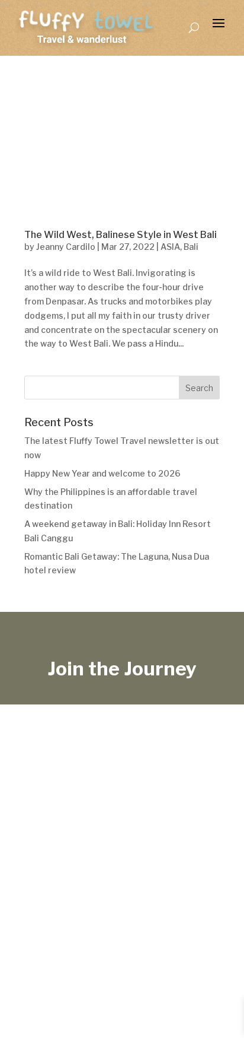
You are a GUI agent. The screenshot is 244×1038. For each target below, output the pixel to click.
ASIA (170, 247)
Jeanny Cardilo (65, 247)
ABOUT (129, 932)
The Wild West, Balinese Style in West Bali (120, 234)
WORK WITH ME (189, 932)
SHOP (94, 932)
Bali (191, 247)
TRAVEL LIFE (45, 932)
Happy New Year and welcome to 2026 (102, 473)
